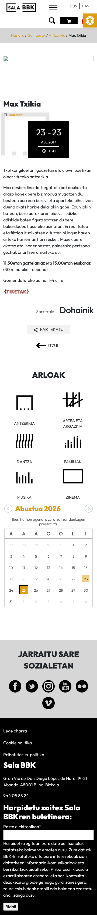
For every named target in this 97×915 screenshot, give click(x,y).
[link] (90, 20)
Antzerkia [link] (57, 35)
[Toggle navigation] (53, 8)
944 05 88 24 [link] (16, 795)
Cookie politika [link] (17, 742)
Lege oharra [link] (15, 731)
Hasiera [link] (17, 35)
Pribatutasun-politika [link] (23, 754)
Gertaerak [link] (36, 35)
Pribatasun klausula (69, 869)
